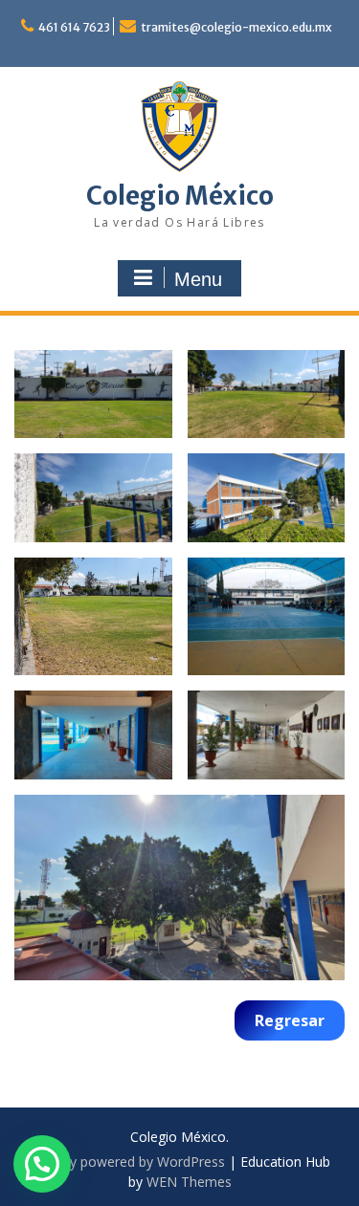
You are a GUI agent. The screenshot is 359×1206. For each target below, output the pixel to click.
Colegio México (180, 195)
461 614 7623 (74, 27)
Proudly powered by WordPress (127, 1161)
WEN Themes (189, 1182)
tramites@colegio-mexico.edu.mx (236, 27)
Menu (198, 279)
